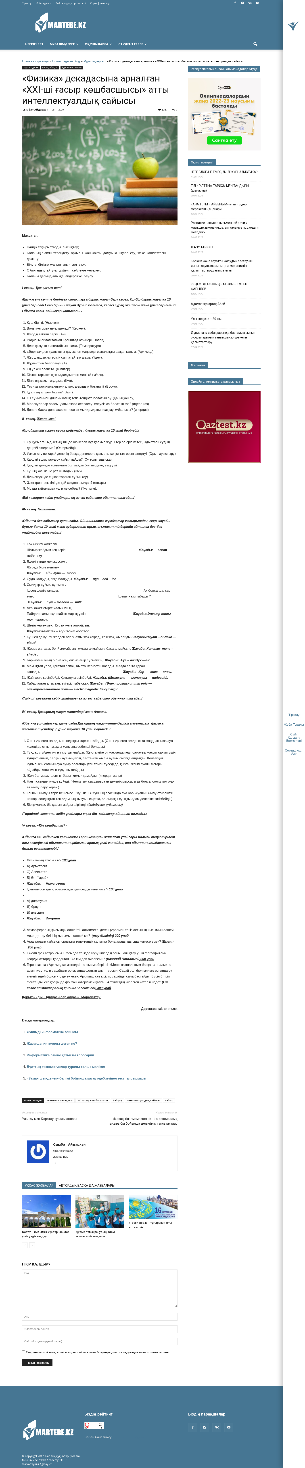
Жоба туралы (44, 3)
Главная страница (35, 61)
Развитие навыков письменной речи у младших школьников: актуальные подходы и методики (225, 227)
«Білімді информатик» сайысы (52, 1032)
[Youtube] (257, 3)
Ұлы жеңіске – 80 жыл (207, 319)
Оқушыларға (96, 44)
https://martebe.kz (63, 1150)
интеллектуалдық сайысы (143, 1100)
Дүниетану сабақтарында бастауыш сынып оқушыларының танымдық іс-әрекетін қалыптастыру (223, 337)
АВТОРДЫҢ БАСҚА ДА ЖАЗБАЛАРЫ (87, 1185)
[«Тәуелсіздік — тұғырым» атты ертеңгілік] (153, 1207)
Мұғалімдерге (62, 44)
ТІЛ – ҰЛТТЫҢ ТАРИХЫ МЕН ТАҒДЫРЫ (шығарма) (220, 188)
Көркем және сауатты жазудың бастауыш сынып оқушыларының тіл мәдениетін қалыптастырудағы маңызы (222, 265)
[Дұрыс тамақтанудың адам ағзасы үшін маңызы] (99, 1211)
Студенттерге (130, 44)
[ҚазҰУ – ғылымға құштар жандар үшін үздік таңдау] (46, 1211)
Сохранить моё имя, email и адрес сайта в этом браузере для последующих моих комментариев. (97, 1352)
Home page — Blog (66, 61)
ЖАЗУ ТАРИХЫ (202, 247)
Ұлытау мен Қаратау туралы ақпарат (50, 1119)
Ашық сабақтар (50, 67)
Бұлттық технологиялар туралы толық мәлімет (66, 1067)
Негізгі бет (34, 44)
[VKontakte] (250, 3)
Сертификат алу (100, 3)
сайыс (169, 1100)
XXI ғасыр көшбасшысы (92, 1100)
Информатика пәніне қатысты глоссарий (60, 1055)
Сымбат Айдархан (35, 109)
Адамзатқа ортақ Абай (208, 304)
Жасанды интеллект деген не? (52, 1043)
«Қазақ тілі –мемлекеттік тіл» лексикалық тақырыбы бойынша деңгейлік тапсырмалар (143, 1121)
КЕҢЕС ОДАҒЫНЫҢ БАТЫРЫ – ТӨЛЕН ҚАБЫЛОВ (219, 286)
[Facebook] (235, 3)
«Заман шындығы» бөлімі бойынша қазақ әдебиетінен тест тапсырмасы (86, 1078)
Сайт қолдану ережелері (71, 3)
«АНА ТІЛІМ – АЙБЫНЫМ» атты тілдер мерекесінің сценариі (219, 207)
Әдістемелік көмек (72, 67)
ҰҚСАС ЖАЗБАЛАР (39, 1185)
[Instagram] (242, 3)
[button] (255, 44)
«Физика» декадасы (60, 1100)
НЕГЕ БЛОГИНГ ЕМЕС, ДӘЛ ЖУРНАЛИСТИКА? (224, 172)
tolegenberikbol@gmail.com (133, 1437)
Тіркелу (26, 3)
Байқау (117, 1100)
